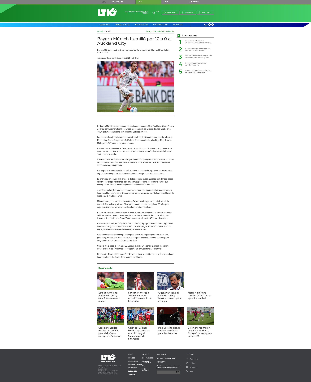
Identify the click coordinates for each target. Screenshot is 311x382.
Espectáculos (147, 358)
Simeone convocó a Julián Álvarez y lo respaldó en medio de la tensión (139, 296)
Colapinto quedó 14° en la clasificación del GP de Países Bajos (198, 42)
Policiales (132, 368)
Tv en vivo (171, 12)
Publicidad (161, 355)
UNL (104, 2)
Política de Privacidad (166, 358)
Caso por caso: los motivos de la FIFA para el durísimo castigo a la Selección (109, 332)
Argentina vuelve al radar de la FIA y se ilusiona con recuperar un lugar (170, 296)
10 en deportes (146, 370)
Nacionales (133, 361)
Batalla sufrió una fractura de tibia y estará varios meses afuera (108, 296)
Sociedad (132, 374)
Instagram (194, 367)
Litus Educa (194, 2)
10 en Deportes (122, 25)
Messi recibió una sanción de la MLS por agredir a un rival (199, 295)
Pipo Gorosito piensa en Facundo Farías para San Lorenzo (169, 331)
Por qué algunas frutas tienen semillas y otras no (196, 64)
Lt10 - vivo (189, 12)
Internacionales (134, 364)
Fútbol (100, 31)
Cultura (145, 354)
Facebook (194, 359)
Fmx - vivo (206, 12)
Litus (166, 2)
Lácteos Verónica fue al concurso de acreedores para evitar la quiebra (198, 56)
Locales (131, 358)
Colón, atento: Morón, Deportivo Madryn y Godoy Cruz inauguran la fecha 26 (200, 332)
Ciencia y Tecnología (146, 362)
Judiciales (132, 371)
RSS (191, 371)
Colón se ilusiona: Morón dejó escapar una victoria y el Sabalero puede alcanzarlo (138, 333)
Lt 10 (107, 12)
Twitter (192, 363)
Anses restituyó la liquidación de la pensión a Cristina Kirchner (197, 49)
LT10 (140, 2)
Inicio (130, 354)
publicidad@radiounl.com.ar (107, 372)
